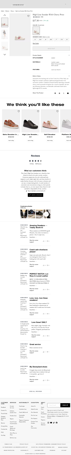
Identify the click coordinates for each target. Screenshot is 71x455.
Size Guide (36, 43)
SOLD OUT (51, 48)
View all (23, 207)
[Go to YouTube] (51, 423)
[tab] (18, 4)
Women (7, 11)
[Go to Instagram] (48, 423)
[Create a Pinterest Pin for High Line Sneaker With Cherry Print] (59, 93)
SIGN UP (65, 405)
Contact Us (60, 416)
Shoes (12, 11)
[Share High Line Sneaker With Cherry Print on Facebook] (55, 93)
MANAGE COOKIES (63, 447)
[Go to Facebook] (57, 423)
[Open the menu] (68, 4)
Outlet (2, 11)
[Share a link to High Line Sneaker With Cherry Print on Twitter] (64, 93)
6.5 (51, 39)
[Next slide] (46, 214)
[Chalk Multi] (36, 31)
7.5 (62, 39)
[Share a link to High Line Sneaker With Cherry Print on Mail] (68, 93)
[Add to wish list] (28, 16)
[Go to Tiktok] (54, 423)
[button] (4, 22)
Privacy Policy (51, 416)
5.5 (40, 39)
